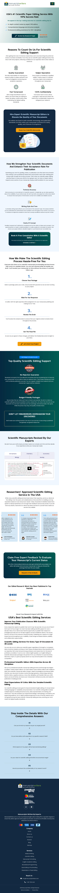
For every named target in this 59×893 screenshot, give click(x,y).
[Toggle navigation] (52, 3)
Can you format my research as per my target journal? (29, 724)
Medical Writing (29, 853)
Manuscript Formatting (29, 859)
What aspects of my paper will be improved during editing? (29, 745)
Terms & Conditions (25, 890)
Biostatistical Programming (29, 865)
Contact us (29, 837)
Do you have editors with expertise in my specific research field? (29, 734)
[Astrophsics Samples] (29, 468)
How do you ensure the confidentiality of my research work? (29, 766)
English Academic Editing (29, 862)
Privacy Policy (35, 890)
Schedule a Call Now (29, 242)
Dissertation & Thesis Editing (29, 870)
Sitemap (29, 845)
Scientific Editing (29, 856)
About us (29, 834)
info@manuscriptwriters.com (30, 878)
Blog (29, 842)
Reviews (29, 840)
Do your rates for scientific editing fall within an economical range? (29, 756)
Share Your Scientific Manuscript (29, 130)
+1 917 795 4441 (30, 882)
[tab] (12, 454)
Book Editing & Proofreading (29, 867)
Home (29, 831)
